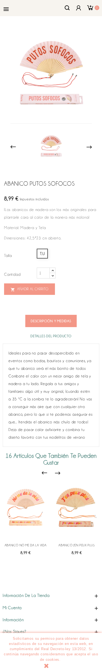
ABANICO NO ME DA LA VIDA (26, 545)
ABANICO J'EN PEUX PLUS (76, 545)
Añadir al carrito (29, 289)
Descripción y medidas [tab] (51, 321)
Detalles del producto (51, 336)
